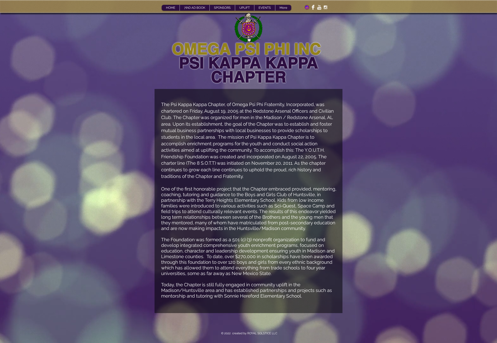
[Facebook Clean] (313, 7)
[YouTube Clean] (319, 7)
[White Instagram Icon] (325, 7)
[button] (244, 8)
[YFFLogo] (306, 7)
